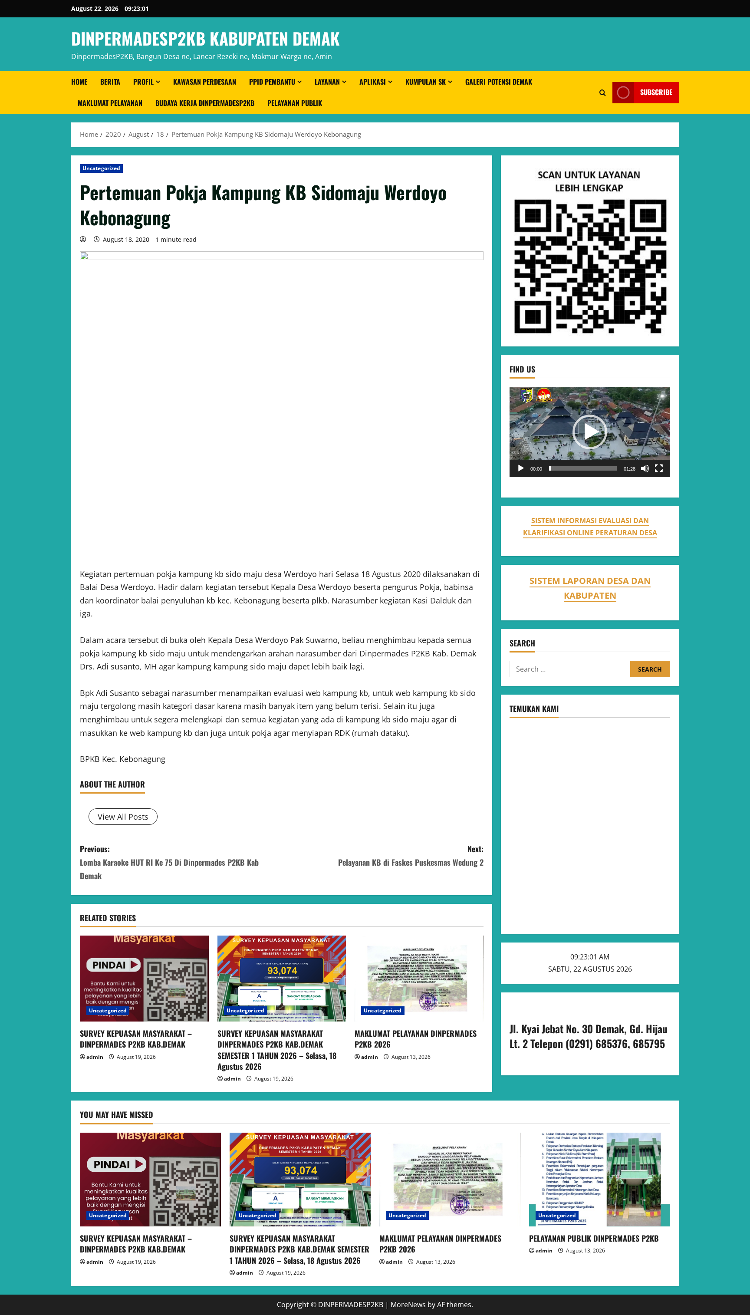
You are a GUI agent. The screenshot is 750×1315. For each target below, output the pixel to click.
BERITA (110, 81)
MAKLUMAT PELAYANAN (110, 103)
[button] (589, 432)
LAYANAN (327, 81)
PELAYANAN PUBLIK (294, 103)
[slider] (583, 468)
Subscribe (656, 92)
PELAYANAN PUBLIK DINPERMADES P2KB (594, 1238)
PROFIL (143, 81)
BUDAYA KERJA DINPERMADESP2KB (204, 103)
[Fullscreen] (659, 468)
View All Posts (123, 816)
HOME (79, 81)
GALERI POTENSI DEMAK (498, 81)
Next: (411, 855)
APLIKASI (372, 81)
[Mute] (645, 468)
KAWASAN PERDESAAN (204, 81)
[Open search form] (602, 92)
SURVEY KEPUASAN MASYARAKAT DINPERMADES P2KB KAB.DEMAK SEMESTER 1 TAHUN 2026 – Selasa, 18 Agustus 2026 (276, 1050)
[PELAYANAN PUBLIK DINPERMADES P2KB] (599, 1180)
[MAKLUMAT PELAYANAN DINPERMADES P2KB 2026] (419, 979)
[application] (590, 432)
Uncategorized (101, 168)
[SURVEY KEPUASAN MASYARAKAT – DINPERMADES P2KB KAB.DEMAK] (144, 979)
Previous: (169, 862)
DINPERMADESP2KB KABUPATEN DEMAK (205, 38)
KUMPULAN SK (425, 81)
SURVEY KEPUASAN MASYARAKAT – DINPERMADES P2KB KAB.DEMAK (136, 1039)
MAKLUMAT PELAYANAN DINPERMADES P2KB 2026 (416, 1039)
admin (94, 1057)
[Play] (520, 468)
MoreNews (408, 1304)
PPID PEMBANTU (272, 81)
